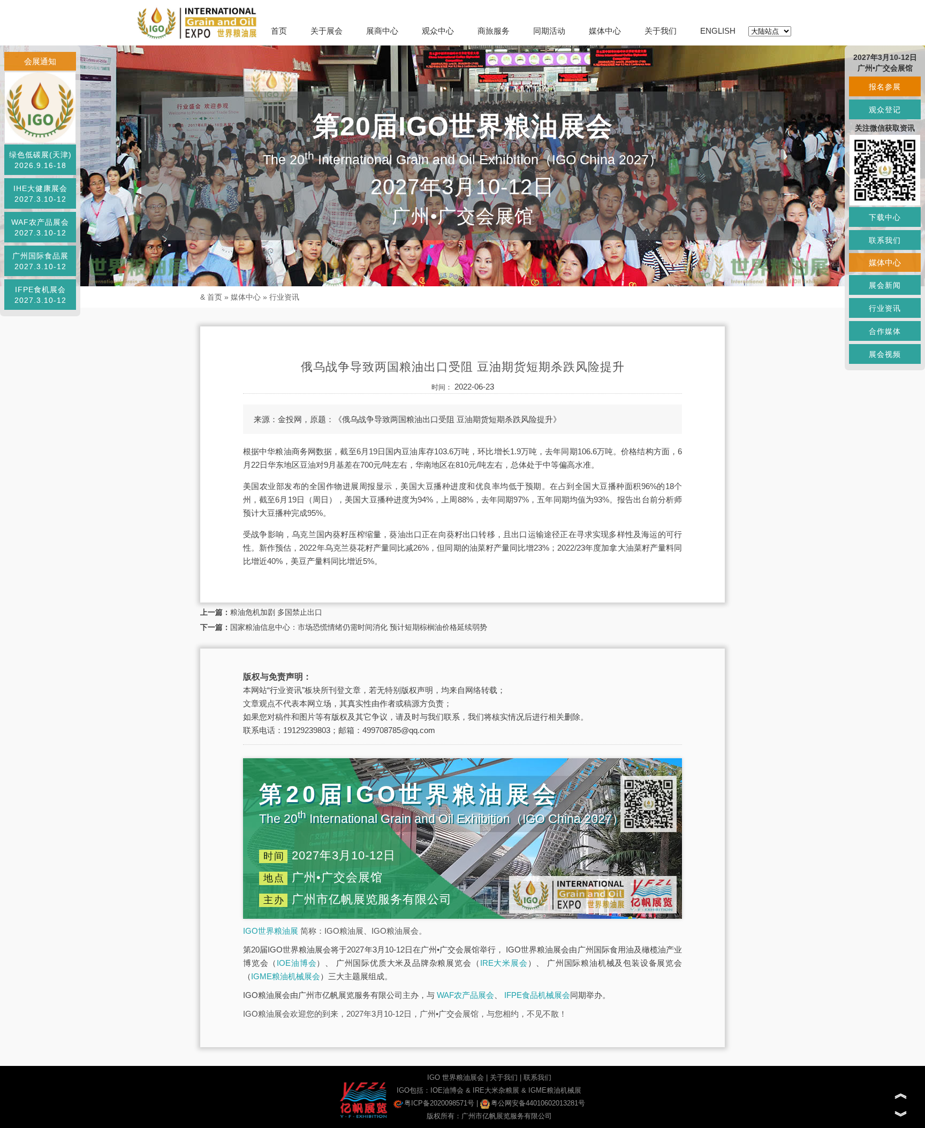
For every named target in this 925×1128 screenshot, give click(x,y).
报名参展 (885, 86)
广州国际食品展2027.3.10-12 (40, 261)
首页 (279, 30)
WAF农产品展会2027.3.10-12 (40, 227)
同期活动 (549, 30)
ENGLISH (718, 30)
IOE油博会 (296, 962)
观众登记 (885, 109)
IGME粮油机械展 (554, 1090)
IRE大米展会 (504, 962)
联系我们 (537, 1077)
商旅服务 (493, 30)
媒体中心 (605, 30)
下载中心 (885, 217)
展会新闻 (885, 285)
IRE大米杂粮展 (496, 1090)
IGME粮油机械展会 (285, 976)
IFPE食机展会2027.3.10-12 (40, 294)
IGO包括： (413, 1090)
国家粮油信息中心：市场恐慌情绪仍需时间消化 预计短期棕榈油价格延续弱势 (358, 627)
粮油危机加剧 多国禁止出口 (276, 612)
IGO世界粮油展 (270, 930)
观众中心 (438, 30)
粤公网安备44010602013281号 (538, 1103)
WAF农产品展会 (465, 995)
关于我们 (661, 30)
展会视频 (885, 354)
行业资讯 (284, 297)
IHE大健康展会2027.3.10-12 (40, 193)
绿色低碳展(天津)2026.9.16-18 (40, 160)
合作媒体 (885, 331)
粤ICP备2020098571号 (439, 1103)
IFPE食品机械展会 (537, 995)
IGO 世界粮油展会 (455, 1077)
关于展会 (326, 30)
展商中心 (382, 30)
